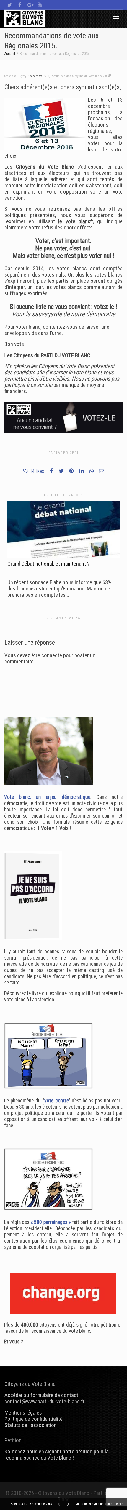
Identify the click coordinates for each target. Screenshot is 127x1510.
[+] (63, 529)
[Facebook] (20, 5)
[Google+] (30, 5)
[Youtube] (40, 5)
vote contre (56, 1101)
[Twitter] (9, 5)
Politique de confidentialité (33, 1418)
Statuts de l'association (30, 1425)
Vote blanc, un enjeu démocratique (47, 797)
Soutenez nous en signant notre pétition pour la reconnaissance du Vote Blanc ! (56, 1454)
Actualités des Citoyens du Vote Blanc (77, 76)
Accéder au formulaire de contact (41, 1395)
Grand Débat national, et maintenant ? (48, 563)
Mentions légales (23, 1412)
